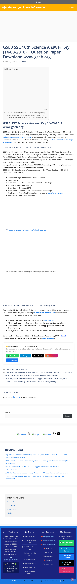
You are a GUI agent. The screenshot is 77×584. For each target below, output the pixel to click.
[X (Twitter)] (29, 434)
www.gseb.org (48, 320)
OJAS (63, 581)
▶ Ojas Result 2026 (29, 563)
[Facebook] (22, 434)
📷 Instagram (51, 356)
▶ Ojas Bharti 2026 (29, 536)
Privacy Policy (12, 509)
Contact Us (11, 505)
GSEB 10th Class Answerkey (51, 372)
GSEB (12, 369)
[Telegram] (59, 434)
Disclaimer (11, 513)
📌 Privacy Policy (47, 556)
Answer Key (30, 372)
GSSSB (52, 581)
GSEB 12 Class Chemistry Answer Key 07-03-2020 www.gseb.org (31, 381)
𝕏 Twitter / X (38, 356)
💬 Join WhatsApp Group (66, 543)
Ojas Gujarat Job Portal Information (24, 7)
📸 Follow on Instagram (66, 570)
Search (7, 412)
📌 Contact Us (47, 552)
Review (43, 375)
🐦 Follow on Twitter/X (66, 563)
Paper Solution (33, 375)
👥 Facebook (12, 360)
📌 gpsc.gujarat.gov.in (48, 540)
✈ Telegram (25, 356)
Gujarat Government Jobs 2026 (37, 581)
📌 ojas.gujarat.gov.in (48, 536)
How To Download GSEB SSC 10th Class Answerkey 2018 (28, 117)
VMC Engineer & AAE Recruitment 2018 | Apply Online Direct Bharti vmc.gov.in (36, 378)
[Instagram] (36, 434)
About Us (10, 501)
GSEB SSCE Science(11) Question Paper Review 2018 (26, 115)
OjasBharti (21, 581)
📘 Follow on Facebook (66, 556)
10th (7, 369)
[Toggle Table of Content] (44, 109)
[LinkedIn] (47, 434)
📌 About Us (48, 548)
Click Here (65, 336)
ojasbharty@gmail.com (11, 559)
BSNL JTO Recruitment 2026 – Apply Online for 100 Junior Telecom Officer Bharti (36, 473)
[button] (64, 7)
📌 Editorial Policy (47, 564)
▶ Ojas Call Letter (29, 559)
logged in (16, 397)
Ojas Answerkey (21, 369)
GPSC (58, 581)
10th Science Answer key (15, 372)
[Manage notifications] (72, 579)
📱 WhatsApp (12, 356)
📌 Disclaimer (47, 560)
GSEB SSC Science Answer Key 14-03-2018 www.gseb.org (25, 113)
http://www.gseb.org (56, 193)
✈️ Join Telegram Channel (66, 550)
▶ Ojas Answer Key (29, 567)
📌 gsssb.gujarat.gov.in (47, 544)
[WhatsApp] (54, 434)
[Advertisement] (38, 27)
